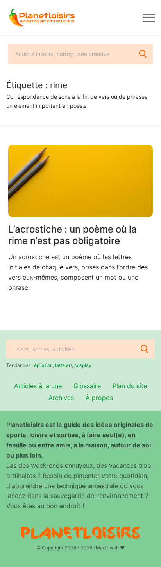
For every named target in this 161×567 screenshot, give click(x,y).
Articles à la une (38, 386)
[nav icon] (149, 17)
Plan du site (130, 386)
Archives (61, 398)
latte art (63, 365)
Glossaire (87, 386)
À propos (99, 398)
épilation (43, 365)
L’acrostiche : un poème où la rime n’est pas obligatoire (72, 235)
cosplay (82, 365)
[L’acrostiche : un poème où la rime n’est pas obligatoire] (80, 181)
